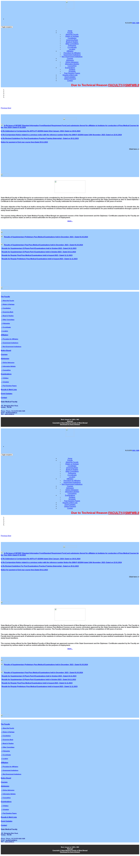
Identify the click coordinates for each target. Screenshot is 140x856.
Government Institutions (72, 55)
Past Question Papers (72, 73)
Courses (70, 58)
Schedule (72, 71)
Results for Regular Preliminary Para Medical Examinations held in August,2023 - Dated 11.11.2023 (39, 259)
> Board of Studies (7, 316)
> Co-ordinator (6, 327)
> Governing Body (7, 312)
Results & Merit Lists (70, 75)
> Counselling (6, 370)
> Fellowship (5, 323)
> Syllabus (4, 378)
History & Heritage (72, 36)
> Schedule (5, 382)
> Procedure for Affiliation (9, 339)
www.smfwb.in (9, 414)
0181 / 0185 (135, 23)
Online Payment (70, 79)
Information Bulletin (72, 64)
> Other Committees (7, 319)
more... (70, 221)
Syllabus (72, 69)
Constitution (72, 38)
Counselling (72, 66)
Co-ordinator (72, 47)
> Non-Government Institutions (11, 346)
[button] (4, 108)
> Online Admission (7, 362)
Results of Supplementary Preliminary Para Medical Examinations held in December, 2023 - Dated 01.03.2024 (46, 237)
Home (70, 31)
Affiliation (70, 51)
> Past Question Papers (9, 386)
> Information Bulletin (8, 366)
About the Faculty (72, 34)
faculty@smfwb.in (11, 412)
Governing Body (72, 40)
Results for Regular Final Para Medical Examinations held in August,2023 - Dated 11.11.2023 (37, 255)
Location (72, 49)
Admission (70, 60)
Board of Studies (72, 42)
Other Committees (72, 44)
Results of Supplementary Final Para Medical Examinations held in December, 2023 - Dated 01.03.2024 (43, 245)
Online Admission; (72, 62)
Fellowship (72, 45)
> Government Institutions (9, 343)
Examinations (70, 68)
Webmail (70, 421)
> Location (4, 331)
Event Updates (70, 77)
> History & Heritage (7, 304)
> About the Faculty (7, 300)
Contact (70, 80)
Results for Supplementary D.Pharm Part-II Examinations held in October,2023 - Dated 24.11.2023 (39, 248)
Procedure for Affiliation (72, 53)
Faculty (70, 32)
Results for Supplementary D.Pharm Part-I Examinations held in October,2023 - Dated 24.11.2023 (39, 252)
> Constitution (6, 308)
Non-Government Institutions (72, 56)
